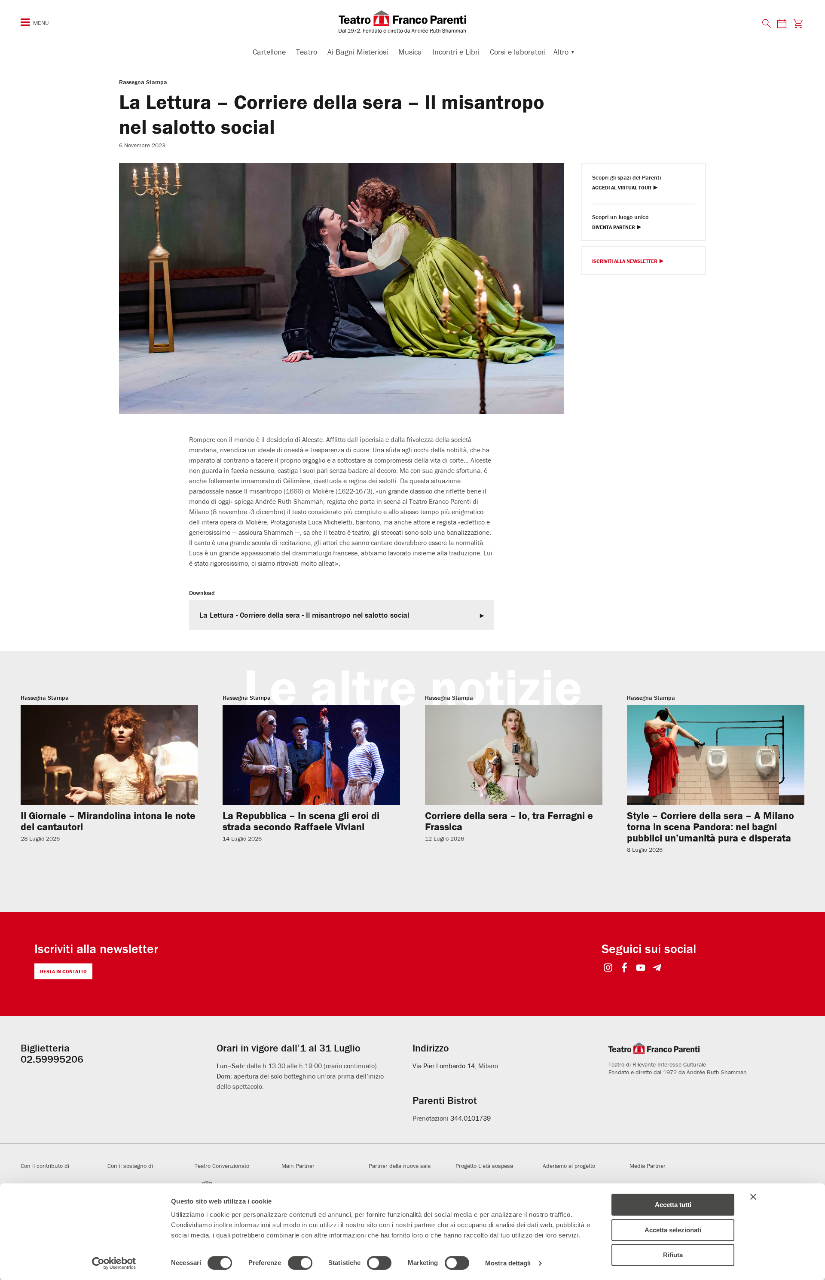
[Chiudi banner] (753, 1197)
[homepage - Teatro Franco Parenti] (412, 21)
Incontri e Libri (456, 52)
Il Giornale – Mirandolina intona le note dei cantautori (108, 821)
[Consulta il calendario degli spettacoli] (781, 23)
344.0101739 (470, 1118)
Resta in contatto (63, 971)
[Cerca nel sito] (767, 24)
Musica (410, 52)
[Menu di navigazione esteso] (25, 22)
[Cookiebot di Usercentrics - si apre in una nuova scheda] (114, 1263)
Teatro (306, 52)
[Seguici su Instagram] (608, 968)
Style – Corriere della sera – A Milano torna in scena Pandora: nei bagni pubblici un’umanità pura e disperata (710, 826)
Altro (560, 52)
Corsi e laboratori (518, 52)
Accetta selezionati (673, 1230)
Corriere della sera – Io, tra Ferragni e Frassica (509, 821)
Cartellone (269, 52)
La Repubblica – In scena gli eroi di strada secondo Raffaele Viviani (301, 821)
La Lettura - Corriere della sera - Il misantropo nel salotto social (304, 615)
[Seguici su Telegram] (657, 968)
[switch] (300, 1263)
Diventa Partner (613, 227)
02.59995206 (52, 1059)
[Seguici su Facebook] (624, 968)
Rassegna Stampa (143, 82)
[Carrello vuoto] (798, 23)
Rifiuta (673, 1255)
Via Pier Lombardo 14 (443, 1065)
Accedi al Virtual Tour (621, 188)
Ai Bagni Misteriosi (357, 52)
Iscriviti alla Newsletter (624, 261)
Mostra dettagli (508, 1263)
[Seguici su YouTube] (641, 968)
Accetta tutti (673, 1204)
